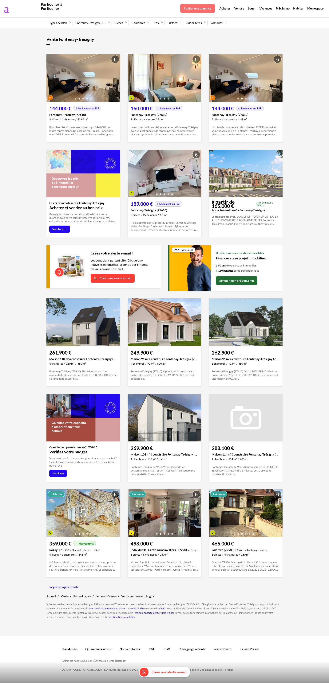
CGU (152, 649)
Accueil (51, 596)
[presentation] (50, 79)
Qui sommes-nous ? (98, 649)
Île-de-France (82, 596)
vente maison (96, 608)
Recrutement (222, 649)
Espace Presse (249, 649)
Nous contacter (130, 649)
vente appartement (115, 608)
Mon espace (315, 8)
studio (162, 612)
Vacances (266, 8)
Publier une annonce (198, 8)
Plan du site (69, 649)
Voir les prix (59, 229)
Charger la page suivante (62, 587)
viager (162, 608)
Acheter (225, 8)
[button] (75, 97)
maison (139, 612)
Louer (252, 8)
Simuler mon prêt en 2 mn (236, 280)
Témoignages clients (191, 649)
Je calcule (58, 473)
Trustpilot (120, 660)
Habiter (298, 8)
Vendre (239, 8)
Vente (65, 596)
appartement (151, 612)
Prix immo (283, 8)
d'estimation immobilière (122, 617)
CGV (167, 649)
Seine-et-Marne (106, 596)
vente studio (137, 608)
